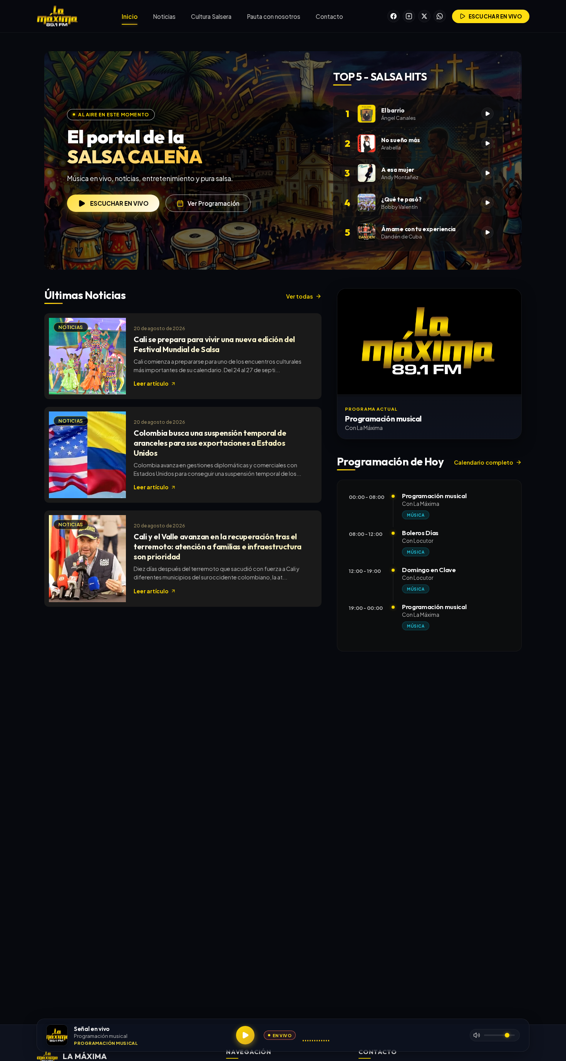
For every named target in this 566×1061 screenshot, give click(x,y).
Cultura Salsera (211, 16)
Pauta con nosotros (273, 16)
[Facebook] (393, 16)
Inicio (129, 16)
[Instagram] (409, 16)
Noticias (164, 16)
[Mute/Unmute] (476, 1035)
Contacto (329, 16)
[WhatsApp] (440, 16)
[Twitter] (424, 16)
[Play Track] (487, 113)
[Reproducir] (245, 1035)
